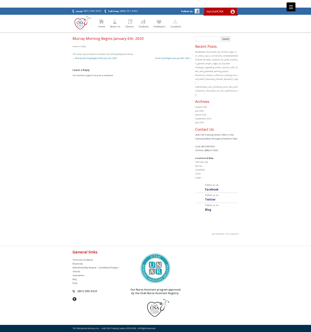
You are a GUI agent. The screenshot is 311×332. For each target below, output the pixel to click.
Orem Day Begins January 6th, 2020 (173, 58)
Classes (129, 26)
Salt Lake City (201, 161)
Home (101, 26)
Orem (198, 173)
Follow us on (212, 187)
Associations (78, 275)
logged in (89, 75)
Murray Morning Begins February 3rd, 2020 (95, 58)
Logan (198, 177)
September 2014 (203, 118)
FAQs (75, 283)
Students (144, 26)
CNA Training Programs (83, 22)
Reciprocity (78, 263)
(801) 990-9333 (87, 291)
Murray (198, 165)
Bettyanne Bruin (125, 54)
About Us (115, 26)
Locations (175, 26)
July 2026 (199, 110)
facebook (197, 11)
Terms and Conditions (83, 259)
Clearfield (200, 169)
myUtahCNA (214, 11)
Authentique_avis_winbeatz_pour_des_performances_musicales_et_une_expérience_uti (216, 90)
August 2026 (201, 106)
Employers (160, 26)
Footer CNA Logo (153, 308)
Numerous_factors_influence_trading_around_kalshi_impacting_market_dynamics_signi (216, 79)
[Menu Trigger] (291, 6)
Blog (75, 279)
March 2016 (200, 114)
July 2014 (199, 122)
